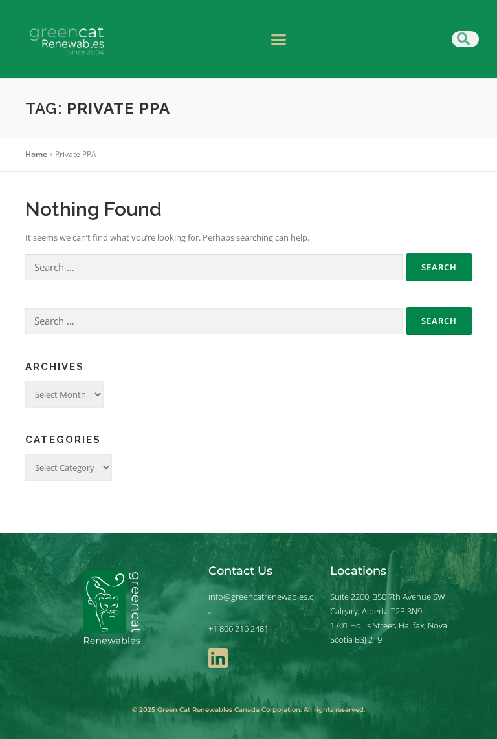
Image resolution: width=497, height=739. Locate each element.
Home (36, 154)
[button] (279, 39)
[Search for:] (214, 267)
